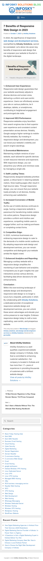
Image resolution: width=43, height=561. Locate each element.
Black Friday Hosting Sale (14, 434)
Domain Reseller (10, 454)
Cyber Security (10, 446)
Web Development (11, 496)
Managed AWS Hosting (13, 478)
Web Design (24, 329)
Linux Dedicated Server (13, 471)
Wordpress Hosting (11, 511)
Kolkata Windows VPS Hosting (15, 468)
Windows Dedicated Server (14, 503)
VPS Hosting (9, 491)
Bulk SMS (8, 436)
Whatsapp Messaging (12, 501)
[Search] (5, 421)
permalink (7, 335)
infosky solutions (9, 331)
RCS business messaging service (16, 483)
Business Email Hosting (13, 441)
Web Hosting (9, 498)
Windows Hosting (11, 506)
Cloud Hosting (9, 444)
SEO (6, 488)
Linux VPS (8, 473)
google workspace (11, 466)
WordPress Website (12, 513)
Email (7, 461)
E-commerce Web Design (13, 459)
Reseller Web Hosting (12, 486)
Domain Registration (12, 451)
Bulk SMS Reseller (11, 439)
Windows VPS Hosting (12, 508)
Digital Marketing (10, 449)
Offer (6, 481)
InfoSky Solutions (29, 33)
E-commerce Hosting (12, 456)
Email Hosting (9, 463)
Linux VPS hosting (11, 476)
